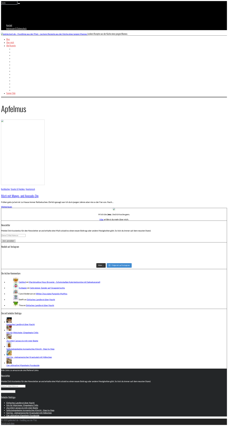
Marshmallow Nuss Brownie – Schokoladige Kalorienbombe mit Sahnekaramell (64, 282)
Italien (14, 74)
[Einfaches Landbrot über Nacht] (9, 322)
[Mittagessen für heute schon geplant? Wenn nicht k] (39, 253)
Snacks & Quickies (19, 83)
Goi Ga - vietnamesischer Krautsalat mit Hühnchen (29, 357)
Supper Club (10, 93)
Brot (13, 52)
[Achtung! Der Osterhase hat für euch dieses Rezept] (188, 257)
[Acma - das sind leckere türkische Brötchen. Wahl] (114, 260)
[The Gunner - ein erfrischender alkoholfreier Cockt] (114, 257)
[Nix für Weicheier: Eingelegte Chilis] (9, 330)
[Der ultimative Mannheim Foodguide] (9, 362)
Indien (14, 71)
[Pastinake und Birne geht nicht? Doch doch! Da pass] (39, 260)
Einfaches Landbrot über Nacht (41, 299)
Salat (14, 80)
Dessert (15, 58)
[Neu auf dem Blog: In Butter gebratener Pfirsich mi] (39, 257)
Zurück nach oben (7, 423)
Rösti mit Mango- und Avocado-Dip (20, 195)
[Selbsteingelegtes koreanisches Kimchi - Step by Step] (9, 346)
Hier (101, 219)
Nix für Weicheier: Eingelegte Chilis (22, 332)
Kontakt (9, 25)
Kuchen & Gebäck (18, 77)
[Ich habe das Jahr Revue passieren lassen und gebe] (188, 260)
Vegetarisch (16, 90)
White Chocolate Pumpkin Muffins (51, 293)
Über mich (10, 42)
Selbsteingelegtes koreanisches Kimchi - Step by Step (30, 349)
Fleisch (14, 64)
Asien (14, 48)
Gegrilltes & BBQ (18, 67)
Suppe (14, 86)
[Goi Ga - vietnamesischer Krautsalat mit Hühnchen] (9, 354)
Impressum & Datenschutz (16, 28)
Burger (14, 55)
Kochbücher (5, 189)
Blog (8, 39)
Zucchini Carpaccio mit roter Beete (22, 340)
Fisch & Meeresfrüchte (20, 61)
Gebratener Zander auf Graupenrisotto (47, 288)
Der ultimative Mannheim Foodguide (22, 365)
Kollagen (23, 288)
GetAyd (22, 282)
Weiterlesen (6, 206)
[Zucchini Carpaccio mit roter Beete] (9, 338)
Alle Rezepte (11, 45)
